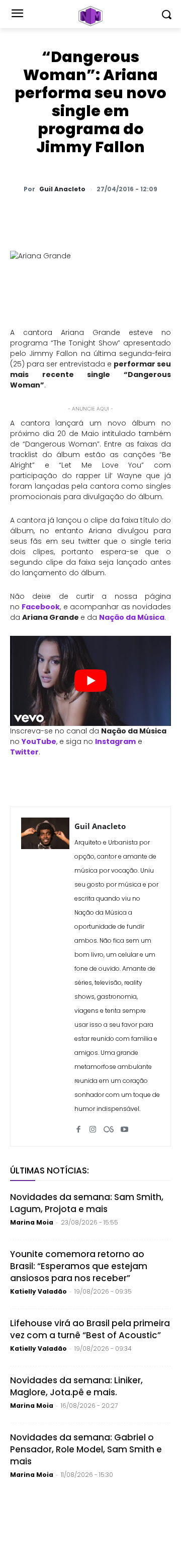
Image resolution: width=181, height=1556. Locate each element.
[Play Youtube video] (90, 681)
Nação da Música (131, 617)
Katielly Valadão (38, 1291)
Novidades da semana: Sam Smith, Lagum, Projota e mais (86, 1203)
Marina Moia (31, 1222)
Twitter (24, 752)
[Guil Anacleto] (45, 976)
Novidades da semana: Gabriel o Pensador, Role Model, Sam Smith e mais (86, 1449)
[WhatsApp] (52, 215)
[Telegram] (121, 215)
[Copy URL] (167, 215)
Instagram (115, 741)
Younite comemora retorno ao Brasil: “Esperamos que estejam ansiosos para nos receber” (78, 1266)
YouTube (39, 741)
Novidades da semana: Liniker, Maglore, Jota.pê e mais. (76, 1386)
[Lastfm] (109, 1125)
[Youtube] (124, 1125)
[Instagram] (93, 1125)
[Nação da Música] (90, 16)
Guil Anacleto (62, 189)
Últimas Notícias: (49, 1170)
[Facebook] (98, 215)
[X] (75, 215)
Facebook (41, 607)
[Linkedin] (144, 215)
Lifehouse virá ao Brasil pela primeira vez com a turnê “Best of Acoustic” (90, 1329)
